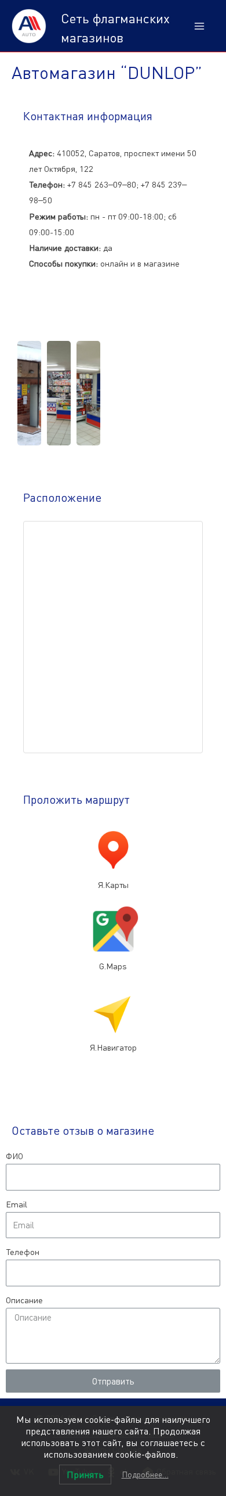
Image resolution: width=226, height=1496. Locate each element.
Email (16, 1204)
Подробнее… (145, 1474)
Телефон (22, 1252)
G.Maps (113, 966)
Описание (24, 1300)
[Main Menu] (199, 26)
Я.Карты (113, 885)
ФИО (14, 1156)
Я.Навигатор (113, 1047)
